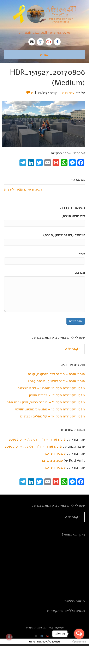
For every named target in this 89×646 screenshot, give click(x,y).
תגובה (80, 272)
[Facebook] (57, 41)
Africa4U (72, 348)
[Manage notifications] (9, 637)
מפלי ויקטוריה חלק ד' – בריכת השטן (57, 395)
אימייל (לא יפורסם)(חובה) (64, 234)
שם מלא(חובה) (73, 215)
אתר (81, 253)
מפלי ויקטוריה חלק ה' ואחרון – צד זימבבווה (51, 388)
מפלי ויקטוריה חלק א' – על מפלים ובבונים (52, 416)
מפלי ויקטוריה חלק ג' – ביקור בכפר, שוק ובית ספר (46, 402)
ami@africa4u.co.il (33, 32)
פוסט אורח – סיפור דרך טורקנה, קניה (56, 374)
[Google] (49, 41)
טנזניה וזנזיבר (55, 453)
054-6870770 (60, 32)
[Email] (31, 41)
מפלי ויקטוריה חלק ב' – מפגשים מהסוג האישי (50, 409)
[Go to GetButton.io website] (79, 641)
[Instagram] (40, 41)
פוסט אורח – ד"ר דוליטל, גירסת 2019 (56, 381)
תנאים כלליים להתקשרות (66, 610)
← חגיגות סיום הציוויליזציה (25, 189)
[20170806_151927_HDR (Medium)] (43, 123)
